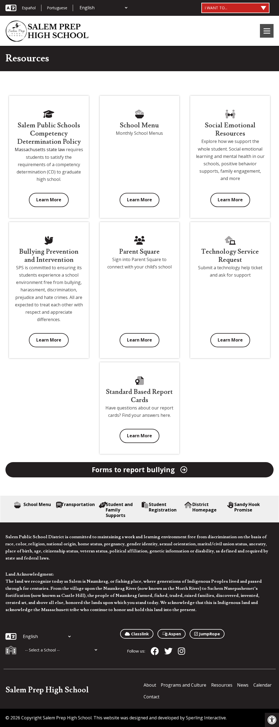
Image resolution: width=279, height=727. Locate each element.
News (242, 685)
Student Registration (163, 507)
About (150, 685)
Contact (151, 697)
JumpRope (209, 633)
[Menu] (267, 31)
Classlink (139, 633)
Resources (221, 685)
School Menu (37, 504)
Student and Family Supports (119, 510)
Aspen (174, 633)
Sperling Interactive (206, 718)
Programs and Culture (183, 685)
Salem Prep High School (47, 690)
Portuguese (57, 7)
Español (29, 7)
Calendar (262, 685)
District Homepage (204, 507)
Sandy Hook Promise (247, 507)
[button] (272, 720)
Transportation (78, 504)
